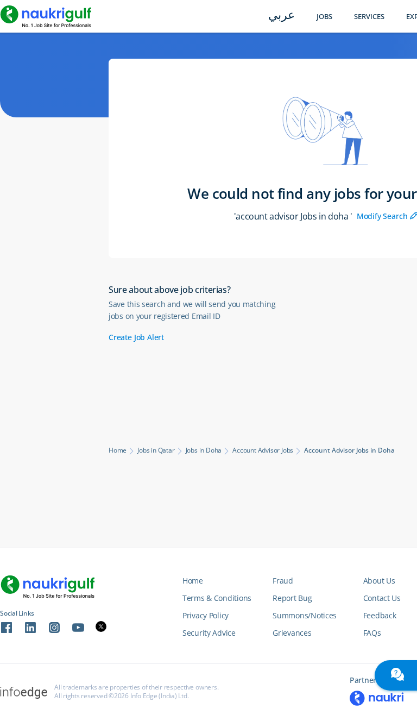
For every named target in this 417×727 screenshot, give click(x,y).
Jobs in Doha (204, 450)
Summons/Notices (305, 615)
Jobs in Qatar (155, 450)
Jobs (324, 16)
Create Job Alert (136, 337)
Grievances (292, 633)
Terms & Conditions (216, 598)
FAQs (372, 633)
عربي (281, 16)
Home (118, 450)
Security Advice (209, 633)
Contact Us (382, 598)
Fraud (283, 580)
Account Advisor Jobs (262, 450)
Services (369, 16)
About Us (379, 580)
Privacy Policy (205, 615)
